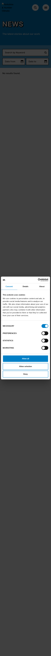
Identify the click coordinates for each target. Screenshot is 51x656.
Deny (25, 374)
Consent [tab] (9, 286)
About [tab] (41, 286)
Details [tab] (25, 286)
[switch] (45, 333)
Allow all (25, 359)
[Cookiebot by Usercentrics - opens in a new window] (38, 279)
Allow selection (25, 366)
